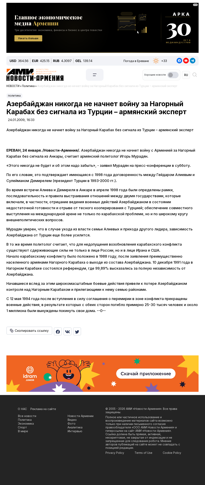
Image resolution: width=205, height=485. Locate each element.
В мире (23, 431)
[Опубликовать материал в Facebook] (58, 331)
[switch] (173, 75)
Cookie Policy (172, 452)
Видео (72, 420)
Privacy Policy (115, 452)
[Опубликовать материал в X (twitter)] (77, 331)
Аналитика (74, 427)
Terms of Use (143, 452)
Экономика (26, 423)
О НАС (22, 409)
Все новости (27, 416)
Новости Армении (80, 416)
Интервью (74, 431)
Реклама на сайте (43, 409)
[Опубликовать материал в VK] (67, 331)
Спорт (22, 427)
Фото (71, 423)
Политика (14, 95)
